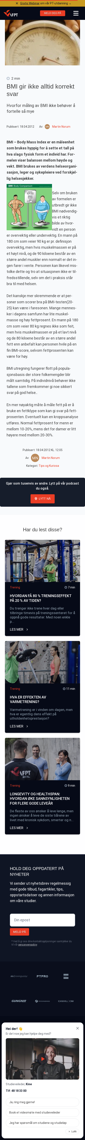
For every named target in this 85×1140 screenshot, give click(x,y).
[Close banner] (17, 3)
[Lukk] (77, 1028)
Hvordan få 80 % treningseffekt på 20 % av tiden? (40, 598)
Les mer (17, 629)
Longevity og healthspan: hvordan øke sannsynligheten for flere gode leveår (40, 798)
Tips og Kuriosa (49, 465)
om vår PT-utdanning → (45, 3)
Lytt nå (45, 498)
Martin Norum (61, 126)
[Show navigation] (76, 13)
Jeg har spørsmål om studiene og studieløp (38, 1122)
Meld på (19, 932)
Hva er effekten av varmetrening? (28, 699)
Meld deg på (52, 13)
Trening (15, 587)
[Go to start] (10, 13)
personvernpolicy (27, 944)
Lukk (74, 1131)
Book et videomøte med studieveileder (34, 1112)
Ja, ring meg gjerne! (22, 1102)
